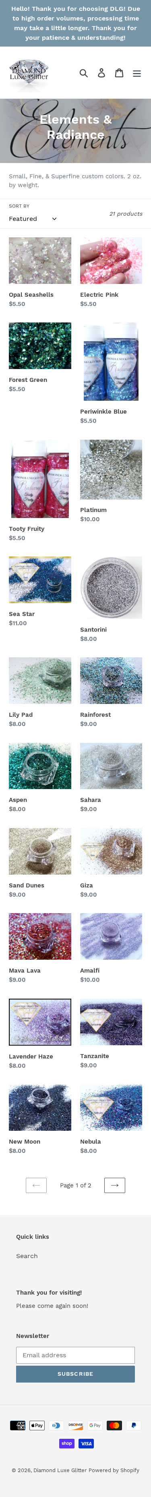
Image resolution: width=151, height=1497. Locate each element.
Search (27, 1256)
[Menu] (137, 72)
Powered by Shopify (114, 1470)
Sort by (19, 206)
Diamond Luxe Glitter (60, 1470)
